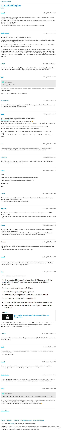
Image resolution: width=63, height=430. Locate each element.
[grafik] (27, 293)
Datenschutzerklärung (38, 420)
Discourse (11, 423)
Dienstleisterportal (5, 119)
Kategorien (9, 420)
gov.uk (5, 312)
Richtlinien (16, 420)
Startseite (3, 420)
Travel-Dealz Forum (6, 1)
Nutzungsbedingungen (26, 420)
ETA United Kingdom (11, 5)
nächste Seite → (5, 410)
